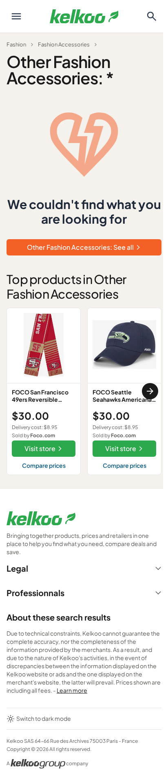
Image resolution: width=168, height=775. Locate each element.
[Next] (150, 391)
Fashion (16, 44)
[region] (84, 391)
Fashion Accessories (64, 44)
